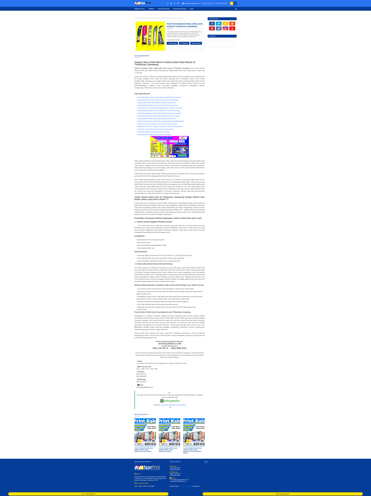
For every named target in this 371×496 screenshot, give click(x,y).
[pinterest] (178, 3)
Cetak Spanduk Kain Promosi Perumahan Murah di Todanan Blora (158, 100)
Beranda (136, 18)
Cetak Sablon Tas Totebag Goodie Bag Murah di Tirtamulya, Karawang (159, 108)
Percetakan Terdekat (185, 486)
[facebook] (168, 3)
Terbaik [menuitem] (151, 9)
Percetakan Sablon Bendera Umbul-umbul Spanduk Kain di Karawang (159, 97)
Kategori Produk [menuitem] (179, 9)
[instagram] (174, 3)
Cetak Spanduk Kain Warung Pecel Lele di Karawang (153, 134)
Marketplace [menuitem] (139, 9)
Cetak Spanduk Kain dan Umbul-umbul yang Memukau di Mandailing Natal (160, 121)
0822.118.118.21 (208, 3)
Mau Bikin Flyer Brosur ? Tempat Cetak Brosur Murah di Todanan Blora (160, 126)
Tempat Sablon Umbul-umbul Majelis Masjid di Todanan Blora (156, 102)
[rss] (225, 24)
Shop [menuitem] (192, 9)
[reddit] (232, 24)
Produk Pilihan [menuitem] (163, 9)
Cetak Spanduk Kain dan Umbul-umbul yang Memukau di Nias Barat (158, 116)
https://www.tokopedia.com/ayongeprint (173, 405)
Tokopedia (197, 43)
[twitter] (219, 24)
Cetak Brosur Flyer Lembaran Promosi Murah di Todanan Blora (157, 124)
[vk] (219, 28)
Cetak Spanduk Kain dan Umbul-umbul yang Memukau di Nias (156, 118)
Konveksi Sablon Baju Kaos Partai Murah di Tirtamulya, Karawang (158, 110)
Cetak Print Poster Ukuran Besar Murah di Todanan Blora (155, 129)
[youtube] (171, 3)
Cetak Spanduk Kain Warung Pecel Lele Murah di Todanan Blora (157, 105)
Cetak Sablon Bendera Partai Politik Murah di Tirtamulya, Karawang (159, 113)
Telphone (185, 43)
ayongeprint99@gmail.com (192, 3)
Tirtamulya (143, 18)
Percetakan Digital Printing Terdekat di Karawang (153, 132)
